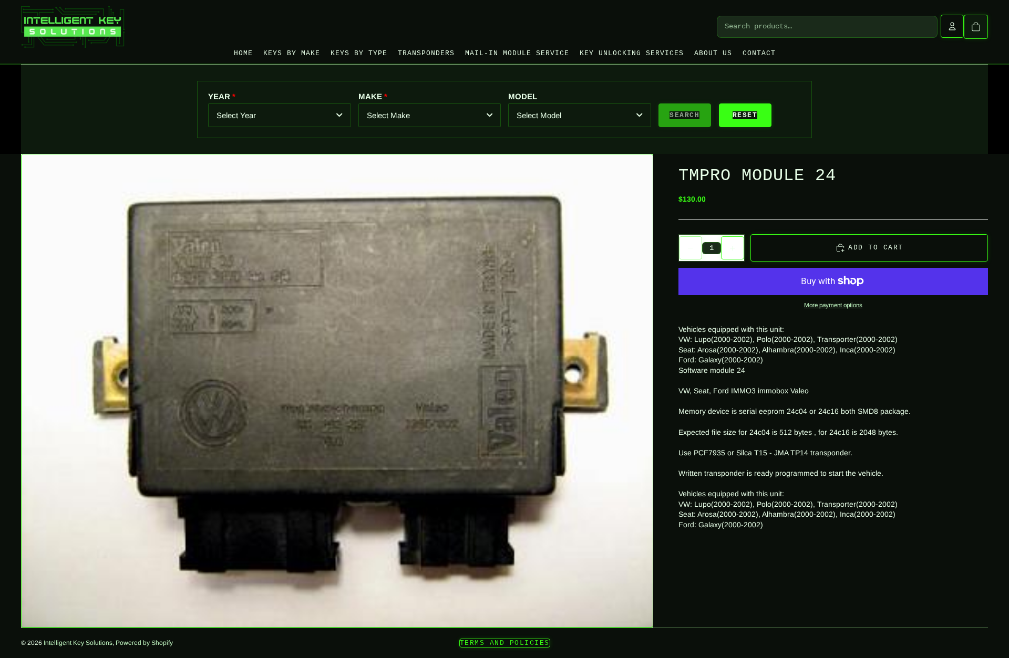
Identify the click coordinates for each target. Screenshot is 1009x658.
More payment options (833, 304)
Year (219, 96)
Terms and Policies (505, 643)
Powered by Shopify (144, 642)
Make (370, 96)
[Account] (952, 26)
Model (522, 96)
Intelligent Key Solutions (78, 642)
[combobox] (279, 115)
